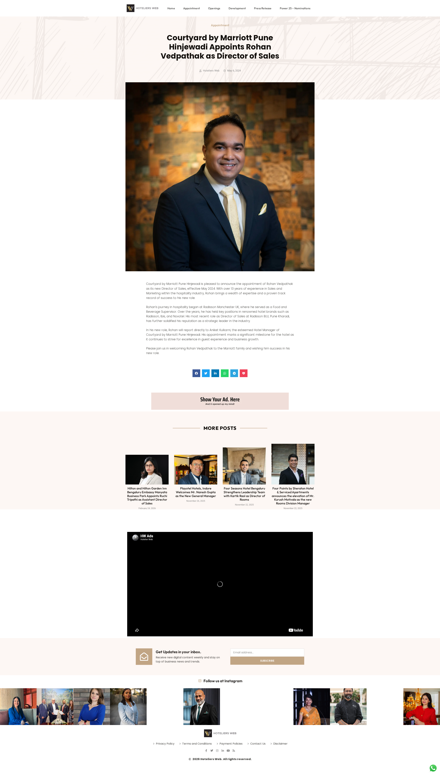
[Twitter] (211, 750)
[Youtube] (228, 750)
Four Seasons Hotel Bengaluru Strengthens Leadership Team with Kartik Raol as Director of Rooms (244, 493)
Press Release (263, 8)
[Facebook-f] (206, 750)
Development (237, 8)
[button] (196, 373)
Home (171, 8)
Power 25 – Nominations (295, 8)
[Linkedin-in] (222, 750)
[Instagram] (217, 750)
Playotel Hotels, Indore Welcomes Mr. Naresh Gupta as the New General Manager (195, 492)
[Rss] (233, 750)
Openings (214, 8)
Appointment (191, 8)
